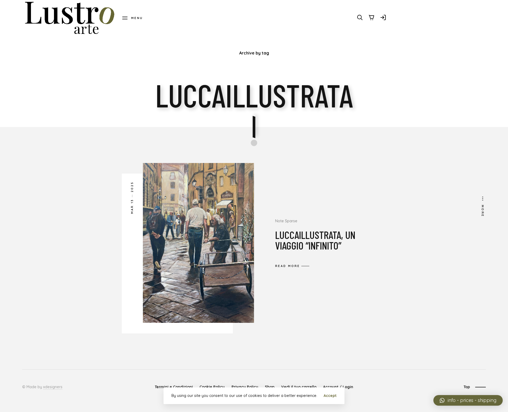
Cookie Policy (212, 386)
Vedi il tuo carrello (298, 386)
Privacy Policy (245, 386)
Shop (269, 386)
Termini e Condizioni (174, 386)
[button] (468, 400)
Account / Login (338, 386)
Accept (330, 395)
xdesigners (52, 386)
